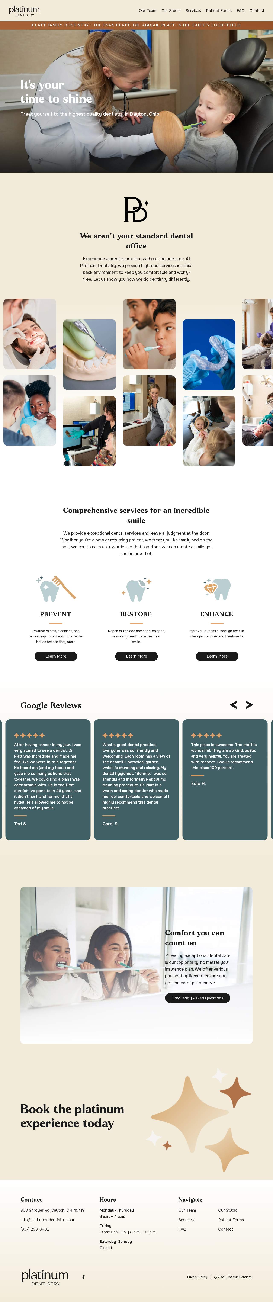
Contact (257, 10)
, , (52, 1210)
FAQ (240, 10)
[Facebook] (83, 1276)
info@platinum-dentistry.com (47, 1220)
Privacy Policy (197, 1277)
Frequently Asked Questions (197, 998)
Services (193, 10)
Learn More (55, 656)
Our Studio (171, 10)
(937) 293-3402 (34, 1229)
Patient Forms (219, 10)
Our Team (147, 10)
